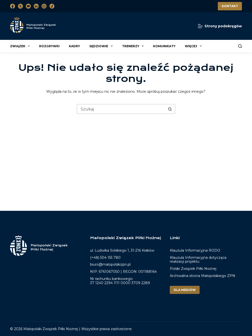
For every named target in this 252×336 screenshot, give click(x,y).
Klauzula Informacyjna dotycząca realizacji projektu (198, 259)
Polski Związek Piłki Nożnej (193, 268)
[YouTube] (28, 6)
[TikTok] (51, 6)
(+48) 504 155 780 (105, 257)
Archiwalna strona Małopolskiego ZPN (202, 276)
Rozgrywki (49, 46)
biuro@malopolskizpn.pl (110, 264)
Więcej (191, 46)
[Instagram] (44, 6)
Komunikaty (164, 46)
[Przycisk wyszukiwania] (170, 109)
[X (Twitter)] (20, 6)
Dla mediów (185, 290)
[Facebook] (12, 6)
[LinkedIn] (36, 6)
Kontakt (230, 6)
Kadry (74, 46)
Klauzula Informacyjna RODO (195, 250)
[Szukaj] (240, 46)
